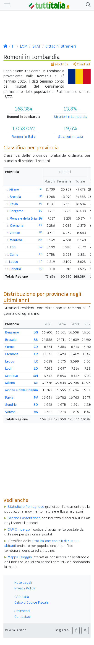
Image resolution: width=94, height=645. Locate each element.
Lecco (13, 262)
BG (40, 210)
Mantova (16, 240)
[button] (87, 5)
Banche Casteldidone (24, 518)
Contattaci (22, 617)
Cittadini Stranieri (60, 46)
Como (14, 255)
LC (40, 261)
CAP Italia (21, 597)
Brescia (15, 197)
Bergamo (16, 211)
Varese (15, 233)
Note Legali (23, 582)
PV (40, 203)
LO (40, 246)
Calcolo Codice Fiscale (31, 602)
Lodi (13, 247)
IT (13, 46)
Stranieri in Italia (70, 136)
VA (40, 232)
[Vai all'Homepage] (49, 5)
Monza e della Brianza (26, 218)
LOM (23, 46)
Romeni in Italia (23, 136)
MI (40, 189)
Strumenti (22, 611)
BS (40, 196)
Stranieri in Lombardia (70, 117)
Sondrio (15, 269)
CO (40, 254)
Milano (14, 189)
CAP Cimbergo (19, 529)
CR (40, 225)
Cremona (16, 225)
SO (40, 268)
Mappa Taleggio (20, 557)
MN (40, 239)
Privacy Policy (24, 588)
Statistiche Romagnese (26, 507)
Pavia (14, 204)
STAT (36, 46)
